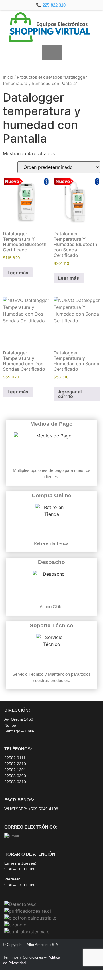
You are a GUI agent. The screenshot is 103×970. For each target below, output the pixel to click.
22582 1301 (15, 770)
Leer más (17, 272)
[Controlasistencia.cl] (27, 931)
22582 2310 (15, 764)
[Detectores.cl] (21, 904)
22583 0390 (15, 776)
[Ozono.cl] (15, 925)
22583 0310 (15, 782)
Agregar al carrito (70, 394)
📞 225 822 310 (51, 5)
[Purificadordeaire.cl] (27, 911)
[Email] (11, 836)
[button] (9, 52)
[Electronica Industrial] (31, 918)
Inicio (8, 77)
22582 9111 (14, 758)
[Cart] (52, 52)
